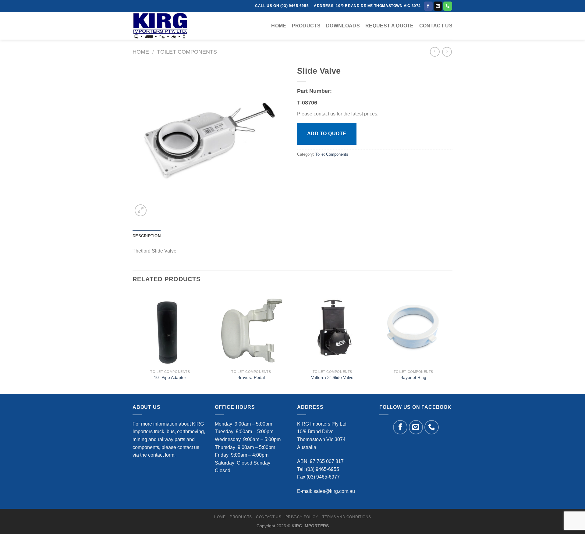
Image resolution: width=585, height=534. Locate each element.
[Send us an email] (438, 6)
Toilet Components (187, 51)
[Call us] (447, 6)
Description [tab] (147, 236)
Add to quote (326, 133)
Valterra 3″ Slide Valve (332, 377)
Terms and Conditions (346, 517)
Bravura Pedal (251, 377)
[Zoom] (141, 210)
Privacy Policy (301, 517)
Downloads (343, 25)
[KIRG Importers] (163, 26)
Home (278, 25)
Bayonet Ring (413, 377)
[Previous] (132, 341)
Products (306, 25)
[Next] (450, 341)
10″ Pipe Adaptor (170, 377)
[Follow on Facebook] (428, 6)
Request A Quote (389, 25)
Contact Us (435, 25)
